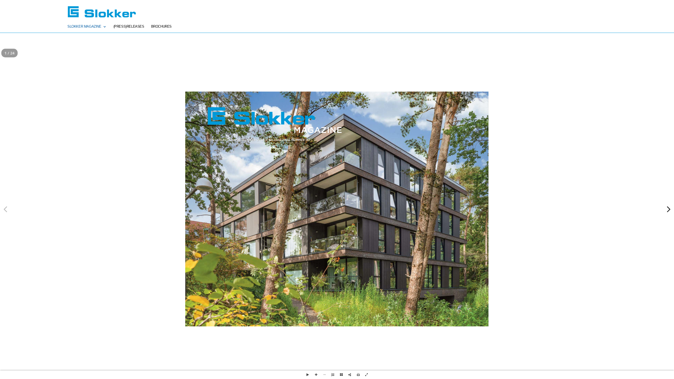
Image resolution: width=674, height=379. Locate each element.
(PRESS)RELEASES (128, 26)
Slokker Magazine (84, 26)
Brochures (161, 26)
